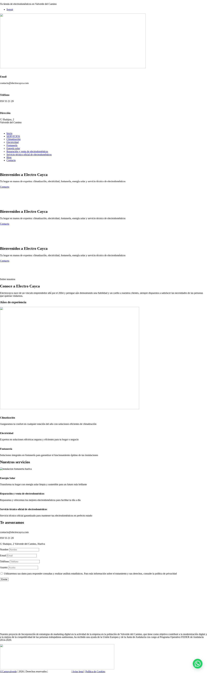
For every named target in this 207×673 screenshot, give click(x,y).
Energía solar (13, 148)
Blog (8, 157)
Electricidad (12, 142)
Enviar (4, 579)
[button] (197, 663)
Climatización (13, 139)
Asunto (3, 567)
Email (3, 555)
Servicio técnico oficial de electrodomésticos (29, 154)
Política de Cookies (95, 671)
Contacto (11, 160)
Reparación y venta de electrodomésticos (27, 151)
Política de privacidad (60, 671)
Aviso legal (78, 671)
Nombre (4, 549)
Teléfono (4, 561)
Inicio (9, 133)
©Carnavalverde (8, 671)
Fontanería (11, 145)
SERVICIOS (13, 136)
